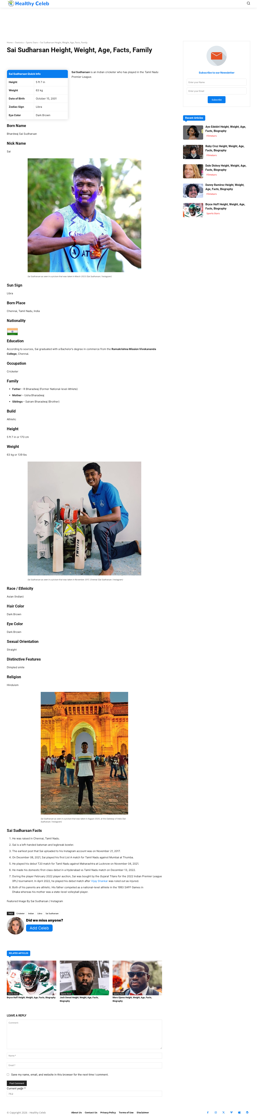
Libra (39, 913)
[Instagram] (216, 1112)
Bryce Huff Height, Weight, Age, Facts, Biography (31, 997)
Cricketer (20, 913)
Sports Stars (32, 42)
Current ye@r (16, 1088)
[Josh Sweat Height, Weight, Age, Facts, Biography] (84, 978)
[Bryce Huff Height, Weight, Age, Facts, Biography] (31, 978)
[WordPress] (247, 1112)
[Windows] (239, 1112)
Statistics (19, 42)
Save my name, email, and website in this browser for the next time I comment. (59, 1074)
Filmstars (211, 135)
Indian (31, 913)
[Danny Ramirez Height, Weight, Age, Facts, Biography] (193, 191)
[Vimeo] (231, 1112)
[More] (126, 60)
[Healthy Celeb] (28, 3)
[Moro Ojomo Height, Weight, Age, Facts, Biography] (137, 978)
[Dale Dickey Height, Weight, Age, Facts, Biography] (193, 171)
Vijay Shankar (99, 881)
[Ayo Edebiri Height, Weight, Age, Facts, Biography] (193, 132)
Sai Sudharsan (52, 913)
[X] (223, 1112)
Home (10, 42)
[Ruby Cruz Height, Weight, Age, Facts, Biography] (193, 152)
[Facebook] (208, 1112)
